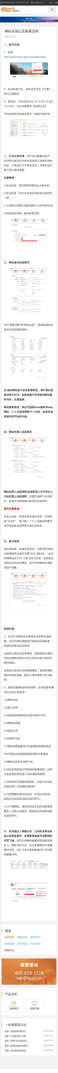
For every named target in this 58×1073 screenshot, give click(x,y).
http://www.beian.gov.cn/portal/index (25, 57)
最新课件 (10, 937)
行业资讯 (36, 943)
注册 (56, 3)
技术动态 (23, 943)
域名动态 (10, 943)
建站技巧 (36, 937)
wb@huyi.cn (39, 3)
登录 (51, 3)
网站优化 (23, 937)
